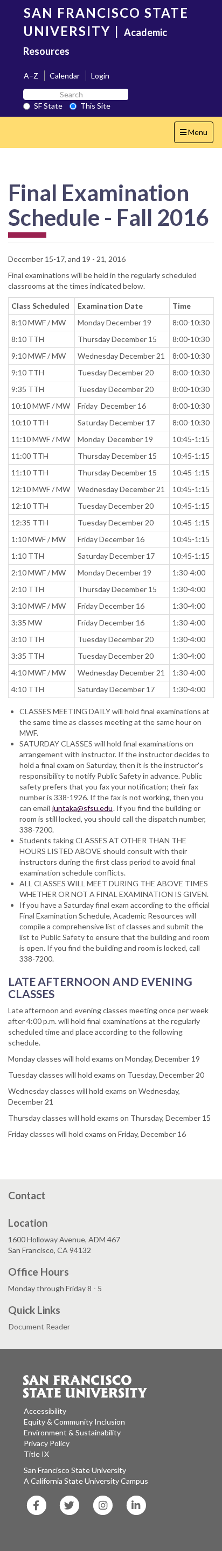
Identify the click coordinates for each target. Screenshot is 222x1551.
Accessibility (45, 1410)
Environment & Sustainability (72, 1432)
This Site (95, 105)
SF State (48, 105)
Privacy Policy (47, 1443)
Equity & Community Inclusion (74, 1421)
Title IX (36, 1453)
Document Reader (39, 1326)
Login (100, 75)
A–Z (31, 75)
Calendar (65, 75)
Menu (196, 135)
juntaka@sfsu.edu (82, 808)
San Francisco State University (75, 1470)
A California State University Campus (86, 1480)
